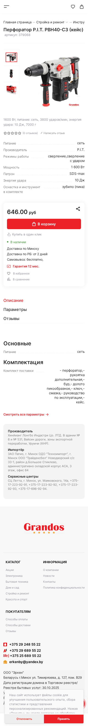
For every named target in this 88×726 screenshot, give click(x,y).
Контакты (49, 581)
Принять (64, 719)
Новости (48, 575)
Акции (10, 570)
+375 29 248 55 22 (24, 644)
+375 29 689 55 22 (24, 650)
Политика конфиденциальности (64, 587)
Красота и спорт (16, 599)
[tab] (44, 300)
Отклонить (24, 719)
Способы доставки (18, 625)
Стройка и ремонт (17, 593)
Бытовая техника (17, 581)
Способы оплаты (17, 619)
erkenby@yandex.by (26, 662)
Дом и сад (12, 587)
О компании (51, 570)
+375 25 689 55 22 (25, 656)
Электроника (14, 575)
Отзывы (11, 631)
